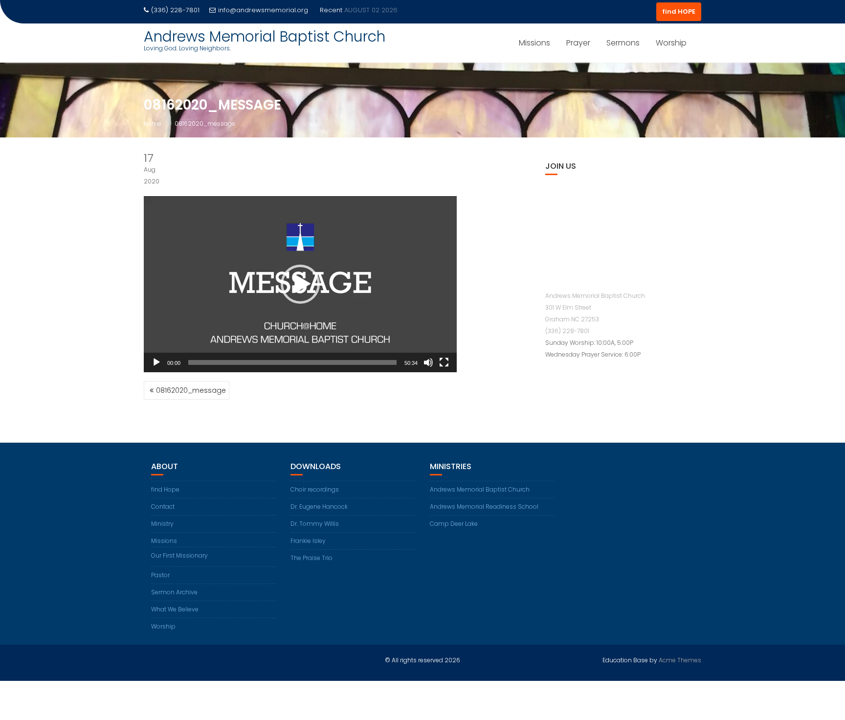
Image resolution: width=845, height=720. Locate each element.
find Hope (165, 489)
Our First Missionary (179, 555)
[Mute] (428, 362)
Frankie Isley (308, 541)
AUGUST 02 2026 (371, 10)
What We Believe (175, 609)
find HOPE (678, 11)
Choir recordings (314, 489)
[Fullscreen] (444, 362)
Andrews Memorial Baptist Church (264, 36)
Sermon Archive (174, 592)
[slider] (292, 362)
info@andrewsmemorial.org (263, 10)
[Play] (156, 362)
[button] (300, 284)
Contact (163, 506)
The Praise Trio (311, 558)
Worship (671, 42)
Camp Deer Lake (454, 523)
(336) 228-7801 (567, 331)
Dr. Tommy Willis (314, 523)
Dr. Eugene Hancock (319, 506)
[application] (300, 284)
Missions (534, 42)
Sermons (623, 42)
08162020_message (191, 390)
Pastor (160, 575)
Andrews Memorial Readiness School (484, 506)
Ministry (162, 523)
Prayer (578, 42)
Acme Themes (680, 660)
